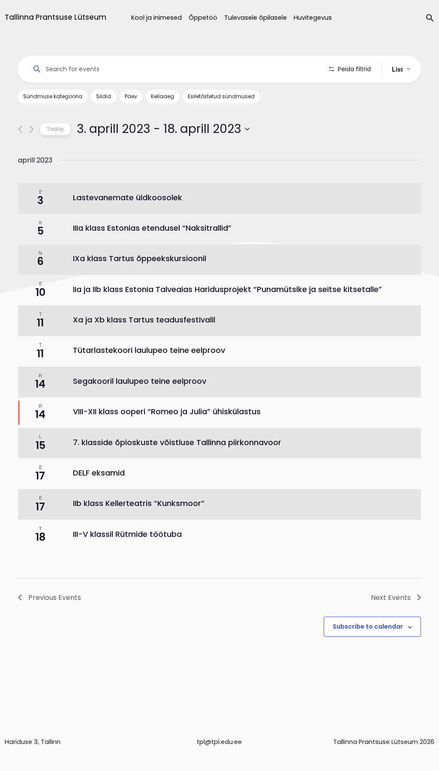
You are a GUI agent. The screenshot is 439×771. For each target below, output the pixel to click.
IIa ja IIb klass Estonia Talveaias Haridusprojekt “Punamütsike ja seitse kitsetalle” (227, 289)
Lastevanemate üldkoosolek (127, 197)
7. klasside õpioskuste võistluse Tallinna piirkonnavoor (177, 442)
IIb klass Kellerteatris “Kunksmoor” (138, 503)
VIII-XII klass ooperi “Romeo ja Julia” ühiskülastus (167, 411)
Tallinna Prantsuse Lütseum (55, 17)
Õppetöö (203, 17)
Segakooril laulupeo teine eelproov (139, 381)
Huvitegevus (313, 17)
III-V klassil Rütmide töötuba (127, 534)
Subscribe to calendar (368, 626)
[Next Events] (31, 129)
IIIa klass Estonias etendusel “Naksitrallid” (152, 228)
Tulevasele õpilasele (255, 17)
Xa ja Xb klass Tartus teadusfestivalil (144, 319)
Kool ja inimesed (156, 17)
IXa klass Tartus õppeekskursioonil (139, 258)
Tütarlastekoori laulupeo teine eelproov (149, 350)
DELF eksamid (99, 472)
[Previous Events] (20, 129)
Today (55, 129)
